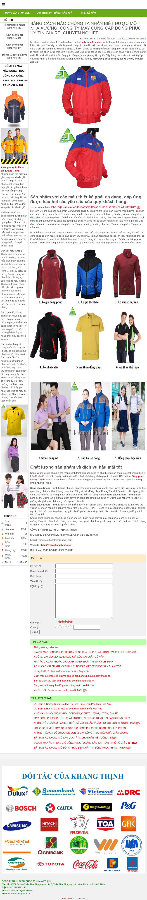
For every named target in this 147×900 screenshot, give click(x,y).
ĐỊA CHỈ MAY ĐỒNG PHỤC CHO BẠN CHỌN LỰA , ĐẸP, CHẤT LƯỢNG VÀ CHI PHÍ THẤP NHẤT (86, 652)
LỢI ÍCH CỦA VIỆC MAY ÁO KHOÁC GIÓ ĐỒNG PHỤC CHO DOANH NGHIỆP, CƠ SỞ (80, 728)
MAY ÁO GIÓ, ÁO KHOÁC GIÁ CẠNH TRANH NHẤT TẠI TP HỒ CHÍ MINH (73, 661)
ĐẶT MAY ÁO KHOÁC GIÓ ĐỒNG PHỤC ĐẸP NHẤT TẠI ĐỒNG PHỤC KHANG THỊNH (79, 747)
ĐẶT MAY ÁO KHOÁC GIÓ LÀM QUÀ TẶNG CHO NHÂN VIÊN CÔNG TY (72, 737)
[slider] (65, 621)
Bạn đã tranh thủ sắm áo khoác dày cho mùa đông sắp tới (64, 680)
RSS (143, 38)
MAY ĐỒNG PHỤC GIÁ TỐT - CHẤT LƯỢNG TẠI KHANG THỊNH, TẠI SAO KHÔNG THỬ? (82, 718)
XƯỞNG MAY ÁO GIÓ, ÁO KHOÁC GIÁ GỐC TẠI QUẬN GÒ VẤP (69, 657)
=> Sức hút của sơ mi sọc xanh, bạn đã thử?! (58, 690)
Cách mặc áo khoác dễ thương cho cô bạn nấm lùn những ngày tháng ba (72, 676)
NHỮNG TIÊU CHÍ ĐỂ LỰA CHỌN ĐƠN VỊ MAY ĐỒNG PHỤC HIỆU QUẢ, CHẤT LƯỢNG (81, 733)
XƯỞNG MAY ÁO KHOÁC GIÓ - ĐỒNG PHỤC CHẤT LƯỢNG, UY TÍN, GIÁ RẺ (76, 713)
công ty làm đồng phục (90, 42)
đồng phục (35, 217)
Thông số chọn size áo (46, 647)
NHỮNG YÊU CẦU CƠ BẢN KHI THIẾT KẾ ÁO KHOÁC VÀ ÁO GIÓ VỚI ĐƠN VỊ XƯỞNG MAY (84, 723)
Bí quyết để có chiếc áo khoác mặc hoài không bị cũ (61, 671)
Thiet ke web (67, 898)
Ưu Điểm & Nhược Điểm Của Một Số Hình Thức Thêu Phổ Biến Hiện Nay (72, 704)
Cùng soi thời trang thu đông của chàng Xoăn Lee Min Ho (64, 685)
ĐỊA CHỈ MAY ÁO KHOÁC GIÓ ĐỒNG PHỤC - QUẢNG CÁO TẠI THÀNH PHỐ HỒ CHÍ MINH (82, 743)
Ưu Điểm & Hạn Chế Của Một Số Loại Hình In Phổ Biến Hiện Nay (68, 708)
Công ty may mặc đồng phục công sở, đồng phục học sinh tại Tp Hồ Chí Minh (15, 76)
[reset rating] (56, 621)
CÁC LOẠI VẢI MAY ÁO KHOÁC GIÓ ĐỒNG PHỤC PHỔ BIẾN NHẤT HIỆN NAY (93, 207)
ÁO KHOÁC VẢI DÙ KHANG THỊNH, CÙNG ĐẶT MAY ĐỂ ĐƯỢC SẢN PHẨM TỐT (77, 666)
